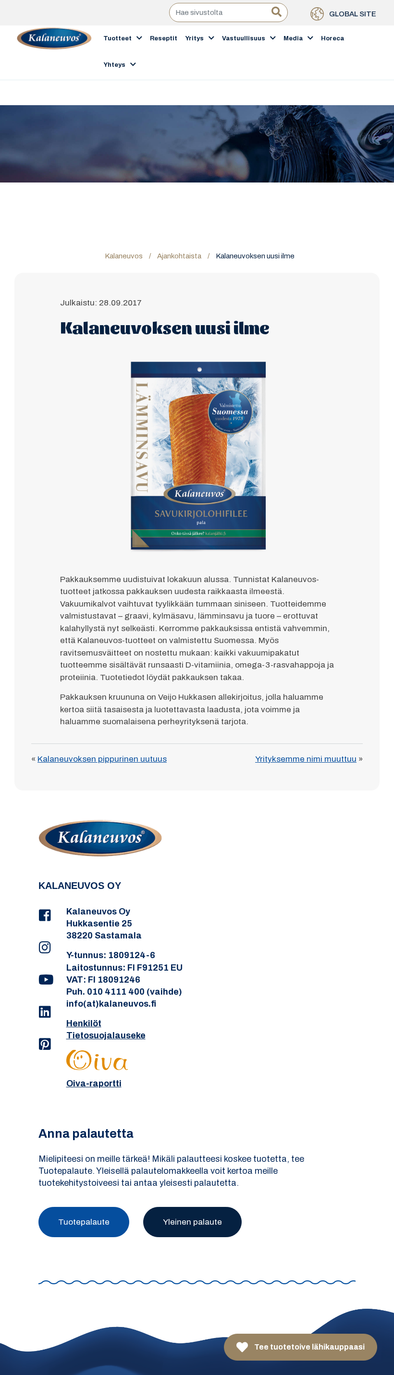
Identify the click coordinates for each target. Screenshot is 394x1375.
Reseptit (163, 38)
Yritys (194, 38)
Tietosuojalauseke (106, 1035)
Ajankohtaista (179, 256)
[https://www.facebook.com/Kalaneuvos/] (45, 916)
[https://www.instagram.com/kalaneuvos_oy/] (45, 948)
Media (293, 38)
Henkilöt (83, 1023)
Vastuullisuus (243, 38)
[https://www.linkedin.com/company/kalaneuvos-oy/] (45, 1012)
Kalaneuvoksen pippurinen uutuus (102, 759)
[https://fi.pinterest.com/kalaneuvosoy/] (45, 1044)
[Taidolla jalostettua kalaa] (54, 51)
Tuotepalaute (84, 1222)
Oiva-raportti (94, 1083)
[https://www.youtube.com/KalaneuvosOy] (45, 980)
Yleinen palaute (192, 1222)
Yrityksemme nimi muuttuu (306, 759)
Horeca (332, 38)
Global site (352, 14)
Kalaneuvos (124, 256)
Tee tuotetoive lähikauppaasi (309, 1347)
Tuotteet (117, 38)
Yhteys (114, 64)
